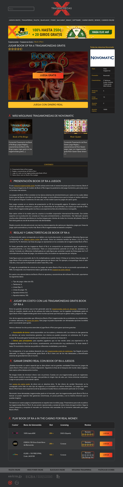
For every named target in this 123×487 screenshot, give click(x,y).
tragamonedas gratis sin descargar (64, 309)
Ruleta (36, 20)
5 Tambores (106, 80)
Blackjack (45, 20)
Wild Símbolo (107, 86)
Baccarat (61, 20)
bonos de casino (33, 320)
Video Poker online (35, 470)
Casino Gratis (87, 20)
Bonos (97, 20)
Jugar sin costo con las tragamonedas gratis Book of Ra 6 (29, 173)
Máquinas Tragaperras (81, 470)
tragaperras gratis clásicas (61, 270)
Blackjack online (57, 470)
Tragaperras (27, 20)
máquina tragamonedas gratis (24, 186)
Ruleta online (14, 470)
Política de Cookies (106, 470)
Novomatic (106, 75)
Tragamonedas (60, 8)
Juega (106, 433)
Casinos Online (108, 20)
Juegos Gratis (14, 20)
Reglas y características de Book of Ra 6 (24, 171)
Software (76, 20)
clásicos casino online (32, 239)
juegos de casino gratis (21, 384)
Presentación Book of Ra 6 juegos (22, 169)
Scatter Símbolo (108, 82)
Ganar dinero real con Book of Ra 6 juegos (25, 175)
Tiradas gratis (107, 84)
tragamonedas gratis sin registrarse (60, 351)
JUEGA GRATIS (48, 75)
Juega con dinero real (48, 105)
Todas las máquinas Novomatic (102, 47)
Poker (53, 20)
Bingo (68, 20)
